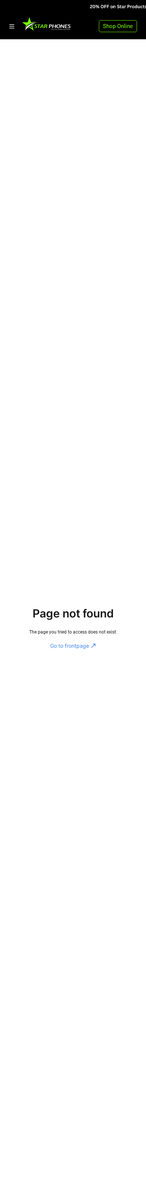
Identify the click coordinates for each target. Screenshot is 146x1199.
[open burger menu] (12, 26)
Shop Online (118, 26)
